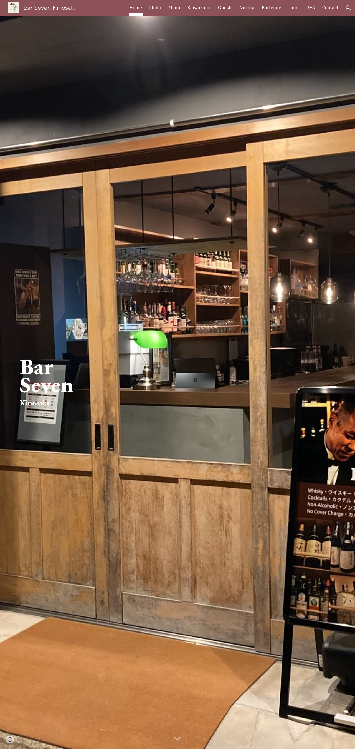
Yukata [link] (247, 7)
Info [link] (294, 7)
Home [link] (136, 7)
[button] (348, 7)
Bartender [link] (272, 7)
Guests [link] (225, 7)
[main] (81, 382)
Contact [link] (330, 7)
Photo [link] (155, 7)
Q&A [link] (310, 7)
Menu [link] (174, 7)
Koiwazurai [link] (199, 7)
